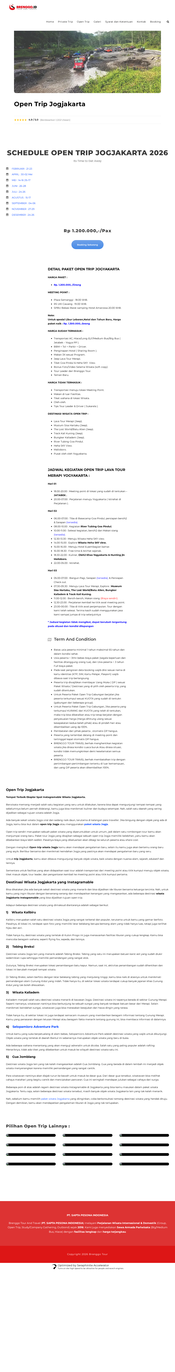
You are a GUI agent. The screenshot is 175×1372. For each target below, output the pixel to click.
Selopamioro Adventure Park (35, 1027)
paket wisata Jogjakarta (55, 1098)
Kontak (141, 21)
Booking (155, 21)
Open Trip (83, 21)
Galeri (97, 21)
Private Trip (65, 21)
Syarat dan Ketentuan (119, 21)
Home (50, 21)
